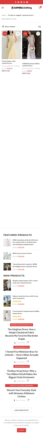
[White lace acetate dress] (7, 256)
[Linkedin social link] (24, 2)
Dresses (4, 66)
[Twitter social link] (18, 2)
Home (4, 15)
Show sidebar (10, 26)
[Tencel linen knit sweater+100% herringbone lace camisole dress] (7, 267)
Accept (21, 430)
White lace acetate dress (22, 253)
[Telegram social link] (27, 2)
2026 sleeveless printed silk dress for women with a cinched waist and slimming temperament (25, 242)
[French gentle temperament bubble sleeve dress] (7, 315)
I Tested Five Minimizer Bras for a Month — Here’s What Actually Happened (21, 354)
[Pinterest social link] (21, 2)
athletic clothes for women (21, 385)
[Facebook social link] (15, 2)
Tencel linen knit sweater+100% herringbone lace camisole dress (25, 265)
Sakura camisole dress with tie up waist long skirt (25, 297)
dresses (14, 325)
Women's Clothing (13, 66)
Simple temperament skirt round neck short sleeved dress (25, 282)
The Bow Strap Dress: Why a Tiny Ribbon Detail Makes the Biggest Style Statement (21, 374)
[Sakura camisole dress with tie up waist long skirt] (7, 301)
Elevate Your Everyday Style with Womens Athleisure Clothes (21, 393)
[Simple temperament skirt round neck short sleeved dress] (7, 285)
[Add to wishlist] (18, 34)
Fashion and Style (25, 325)
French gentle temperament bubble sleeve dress (26, 312)
